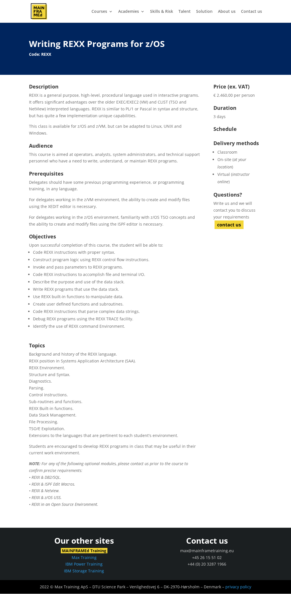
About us (227, 11)
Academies (128, 11)
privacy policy (238, 586)
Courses (99, 11)
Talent (184, 11)
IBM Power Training (84, 564)
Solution (204, 11)
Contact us (251, 11)
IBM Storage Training (84, 571)
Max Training (84, 557)
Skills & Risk (161, 11)
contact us (229, 225)
